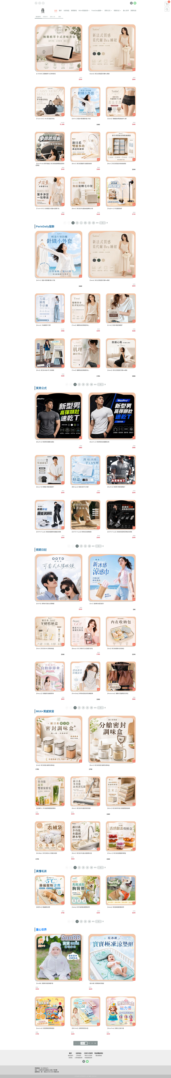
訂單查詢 (78, 1055)
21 (85, 223)
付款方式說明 (88, 1053)
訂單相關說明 (78, 1057)
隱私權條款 (99, 1055)
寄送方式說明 (88, 1055)
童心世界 (41, 929)
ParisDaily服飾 (45, 226)
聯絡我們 (70, 1055)
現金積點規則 (98, 1053)
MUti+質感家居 (45, 711)
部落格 (70, 1057)
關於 (70, 1053)
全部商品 (78, 1053)
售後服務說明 (88, 1057)
